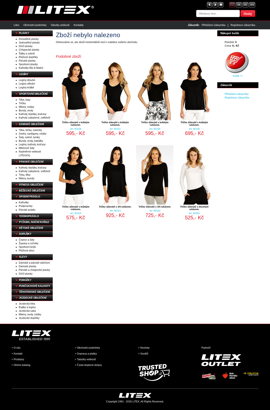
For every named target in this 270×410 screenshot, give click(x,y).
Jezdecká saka (27, 310)
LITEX (135, 401)
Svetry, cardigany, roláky (32, 133)
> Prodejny (18, 359)
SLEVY (23, 256)
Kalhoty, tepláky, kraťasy (32, 114)
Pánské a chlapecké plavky (34, 269)
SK (238, 4)
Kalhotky (24, 202)
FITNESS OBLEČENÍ (31, 184)
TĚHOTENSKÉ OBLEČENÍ (34, 291)
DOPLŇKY (25, 233)
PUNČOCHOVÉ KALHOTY (34, 286)
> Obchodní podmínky (87, 347)
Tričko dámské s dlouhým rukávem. (194, 207)
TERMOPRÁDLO (29, 216)
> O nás (16, 347)
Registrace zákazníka (243, 25)
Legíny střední (27, 83)
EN (252, 4)
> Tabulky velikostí (85, 359)
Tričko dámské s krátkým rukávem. (75, 123)
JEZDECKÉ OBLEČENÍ (32, 297)
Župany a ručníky (28, 243)
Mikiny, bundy (26, 178)
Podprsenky (25, 206)
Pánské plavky (27, 60)
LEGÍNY (23, 74)
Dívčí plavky (25, 46)
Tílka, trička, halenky (30, 130)
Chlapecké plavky (29, 49)
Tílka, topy (24, 99)
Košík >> (238, 75)
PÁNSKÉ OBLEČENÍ (31, 161)
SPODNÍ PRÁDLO (29, 196)
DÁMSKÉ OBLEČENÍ (31, 124)
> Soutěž (143, 353)
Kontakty (79, 25)
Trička (22, 103)
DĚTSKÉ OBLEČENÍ (31, 228)
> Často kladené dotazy (88, 365)
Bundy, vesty (26, 110)
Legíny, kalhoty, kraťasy (32, 144)
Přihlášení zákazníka (213, 25)
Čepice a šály (26, 239)
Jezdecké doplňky (29, 318)
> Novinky (144, 347)
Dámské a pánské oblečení (34, 262)
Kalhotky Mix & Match (31, 67)
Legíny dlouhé (27, 80)
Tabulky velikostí (60, 25)
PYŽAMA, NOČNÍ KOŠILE (34, 222)
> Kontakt (17, 353)
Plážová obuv (26, 250)
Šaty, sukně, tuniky (29, 137)
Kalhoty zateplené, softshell (34, 117)
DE (245, 4)
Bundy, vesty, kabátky (31, 140)
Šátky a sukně (27, 53)
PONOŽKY (25, 280)
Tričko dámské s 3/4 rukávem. (115, 206)
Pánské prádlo (27, 209)
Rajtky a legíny (27, 307)
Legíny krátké (26, 87)
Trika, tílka (24, 174)
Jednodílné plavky (29, 42)
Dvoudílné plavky (29, 39)
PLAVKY (24, 33)
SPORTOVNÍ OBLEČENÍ (33, 93)
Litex (16, 25)
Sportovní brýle (27, 246)
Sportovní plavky (28, 64)
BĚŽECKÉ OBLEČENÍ (32, 190)
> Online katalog (21, 365)
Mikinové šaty (26, 148)
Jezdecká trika (27, 303)
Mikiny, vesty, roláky (30, 314)
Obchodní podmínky (34, 25)
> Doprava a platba (86, 353)
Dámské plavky (27, 266)
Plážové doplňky (28, 57)
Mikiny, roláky (26, 106)
